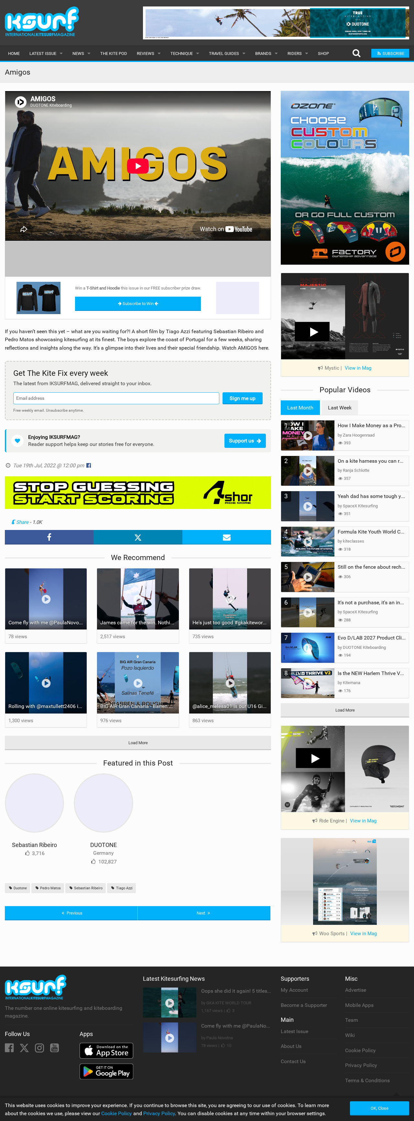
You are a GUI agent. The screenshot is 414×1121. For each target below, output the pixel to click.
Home (14, 53)
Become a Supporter (304, 1005)
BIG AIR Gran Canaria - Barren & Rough (139, 706)
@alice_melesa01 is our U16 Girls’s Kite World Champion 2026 (231, 706)
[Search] (356, 53)
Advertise (355, 990)
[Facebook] (10, 1050)
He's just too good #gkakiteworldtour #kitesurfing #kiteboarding (231, 622)
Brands (263, 53)
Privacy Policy (361, 1065)
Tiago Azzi (124, 888)
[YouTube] (54, 1050)
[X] (25, 1050)
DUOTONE (103, 844)
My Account (294, 990)
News (78, 53)
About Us (291, 1046)
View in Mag (358, 368)
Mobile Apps (359, 1005)
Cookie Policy (360, 1050)
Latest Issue (42, 53)
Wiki (350, 1035)
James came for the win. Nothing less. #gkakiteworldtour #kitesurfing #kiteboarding (139, 622)
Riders (295, 53)
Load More (138, 742)
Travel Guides (224, 53)
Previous (74, 913)
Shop (323, 53)
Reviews (145, 53)
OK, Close (379, 1108)
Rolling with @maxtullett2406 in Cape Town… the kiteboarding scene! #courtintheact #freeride (47, 706)
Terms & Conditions (367, 1080)
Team (351, 1020)
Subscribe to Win (138, 303)
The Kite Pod (113, 53)
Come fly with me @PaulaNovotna (47, 622)
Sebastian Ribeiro (34, 844)
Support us (241, 441)
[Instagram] (40, 1050)
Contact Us (293, 1061)
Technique (181, 53)
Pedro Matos (50, 888)
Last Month (300, 408)
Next (201, 913)
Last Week (340, 408)
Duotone (20, 888)
